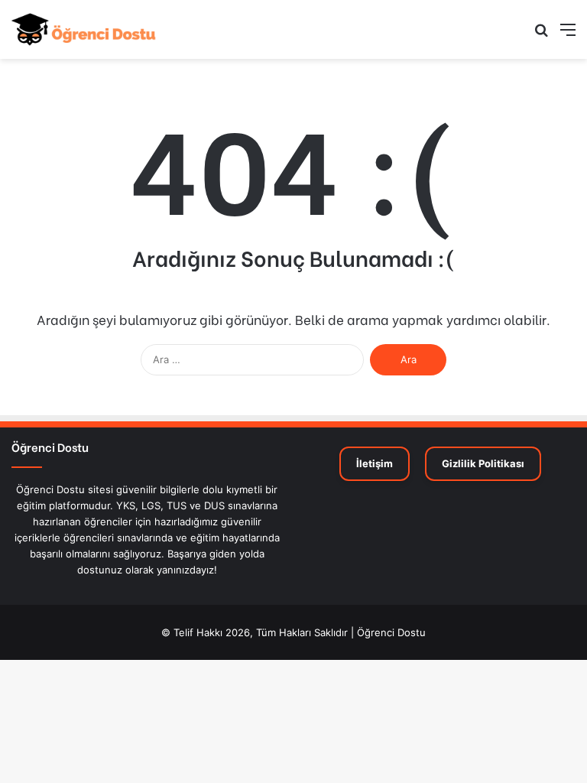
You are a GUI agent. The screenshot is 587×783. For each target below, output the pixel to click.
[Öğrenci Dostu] (84, 29)
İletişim (374, 463)
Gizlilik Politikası (483, 463)
